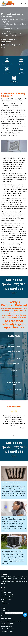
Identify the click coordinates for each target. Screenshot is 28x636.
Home (3, 590)
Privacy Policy (5, 603)
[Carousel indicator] (13, 435)
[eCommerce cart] (21, 3)
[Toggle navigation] (25, 3)
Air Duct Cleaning (6, 592)
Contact (3, 601)
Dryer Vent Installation (7, 597)
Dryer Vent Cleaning (7, 594)
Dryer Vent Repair (6, 599)
